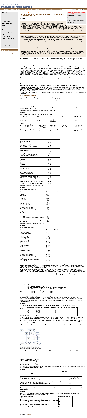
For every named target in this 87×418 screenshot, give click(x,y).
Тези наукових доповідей (8, 45)
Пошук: (60, 9)
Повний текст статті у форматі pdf (75, 15)
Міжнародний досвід (7, 32)
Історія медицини (6, 21)
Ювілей (3, 47)
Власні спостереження (7, 16)
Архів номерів (18, 9)
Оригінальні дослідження (8, 38)
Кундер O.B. (22, 18)
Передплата (36, 9)
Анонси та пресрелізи (7, 14)
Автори (24, 9)
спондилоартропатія (80, 20)
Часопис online (5, 50)
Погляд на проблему (7, 40)
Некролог (4, 34)
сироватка (74, 20)
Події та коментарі (6, 42)
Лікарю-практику (6, 29)
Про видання (29, 9)
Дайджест (4, 19)
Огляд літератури (6, 36)
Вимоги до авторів (43, 9)
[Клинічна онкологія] (16, 7)
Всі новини (14, 53)
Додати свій (28, 414)
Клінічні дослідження (7, 27)
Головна (6, 9)
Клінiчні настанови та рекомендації (7, 24)
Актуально (4, 12)
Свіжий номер (12, 9)
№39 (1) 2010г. (23, 12)
